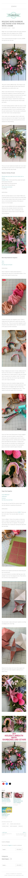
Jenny (13, 28)
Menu (15, 6)
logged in (10, 845)
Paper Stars (5, 826)
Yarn (3, 261)
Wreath (21, 826)
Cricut (8, 821)
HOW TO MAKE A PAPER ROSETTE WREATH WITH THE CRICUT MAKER (18, 800)
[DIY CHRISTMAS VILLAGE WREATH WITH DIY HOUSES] (7, 795)
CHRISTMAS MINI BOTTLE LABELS (7, 833)
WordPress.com (19, 875)
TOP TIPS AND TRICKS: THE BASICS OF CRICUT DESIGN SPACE (21, 834)
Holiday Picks (5, 180)
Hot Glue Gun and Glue (7, 500)
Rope (3, 263)
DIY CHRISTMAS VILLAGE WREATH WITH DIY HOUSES (6, 800)
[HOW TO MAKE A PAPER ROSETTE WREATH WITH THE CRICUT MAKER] (18, 795)
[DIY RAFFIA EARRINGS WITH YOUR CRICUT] (7, 810)
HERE (19, 512)
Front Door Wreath (15, 823)
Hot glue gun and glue (7, 187)
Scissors (4, 498)
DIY (11, 821)
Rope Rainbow (13, 826)
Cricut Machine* (6, 494)
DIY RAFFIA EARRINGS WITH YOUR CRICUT (6, 814)
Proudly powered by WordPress (14, 873)
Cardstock (4, 496)
